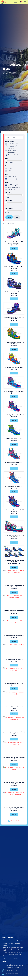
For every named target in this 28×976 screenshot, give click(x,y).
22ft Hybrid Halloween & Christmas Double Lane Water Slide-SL (14, 586)
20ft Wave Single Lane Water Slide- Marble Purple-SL (14, 707)
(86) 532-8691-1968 (11, 970)
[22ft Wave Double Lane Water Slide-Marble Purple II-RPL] (14, 742)
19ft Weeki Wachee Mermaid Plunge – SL (14, 659)
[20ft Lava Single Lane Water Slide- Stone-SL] (14, 668)
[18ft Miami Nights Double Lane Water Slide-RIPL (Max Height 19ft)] (14, 495)
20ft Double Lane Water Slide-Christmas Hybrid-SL (14, 611)
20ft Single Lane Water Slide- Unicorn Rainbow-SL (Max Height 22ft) (14, 808)
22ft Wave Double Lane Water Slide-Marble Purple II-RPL (14, 757)
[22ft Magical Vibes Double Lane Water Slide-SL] (14, 376)
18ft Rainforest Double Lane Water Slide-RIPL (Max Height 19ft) (14, 343)
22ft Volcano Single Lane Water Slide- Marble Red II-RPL (14, 732)
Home (4, 72)
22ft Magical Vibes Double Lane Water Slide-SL (14, 391)
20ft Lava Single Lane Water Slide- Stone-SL (14, 683)
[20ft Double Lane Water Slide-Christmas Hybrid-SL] (14, 595)
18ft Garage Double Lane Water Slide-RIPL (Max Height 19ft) (14, 267)
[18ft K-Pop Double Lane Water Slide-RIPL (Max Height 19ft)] (14, 277)
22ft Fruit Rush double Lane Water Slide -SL (14, 367)
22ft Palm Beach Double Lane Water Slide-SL (14, 462)
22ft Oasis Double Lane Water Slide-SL (14, 438)
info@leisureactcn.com (12, 973)
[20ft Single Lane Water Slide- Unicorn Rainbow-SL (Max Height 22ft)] (14, 792)
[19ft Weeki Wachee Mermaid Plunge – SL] (14, 644)
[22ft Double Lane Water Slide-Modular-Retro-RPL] (14, 620)
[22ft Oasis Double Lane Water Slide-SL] (14, 423)
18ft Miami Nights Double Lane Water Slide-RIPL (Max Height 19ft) (14, 510)
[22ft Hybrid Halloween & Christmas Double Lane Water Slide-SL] (14, 570)
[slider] (6, 160)
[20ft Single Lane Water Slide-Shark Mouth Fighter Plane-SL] (14, 767)
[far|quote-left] (25, 2)
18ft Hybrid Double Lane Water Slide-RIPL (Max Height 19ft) (14, 561)
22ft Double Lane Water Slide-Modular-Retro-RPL (14, 635)
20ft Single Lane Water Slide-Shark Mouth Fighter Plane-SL (14, 783)
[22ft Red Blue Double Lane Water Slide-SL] (14, 471)
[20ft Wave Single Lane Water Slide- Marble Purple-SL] (14, 692)
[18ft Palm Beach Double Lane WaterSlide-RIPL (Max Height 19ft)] (14, 520)
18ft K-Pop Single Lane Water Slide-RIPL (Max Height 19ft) (14, 317)
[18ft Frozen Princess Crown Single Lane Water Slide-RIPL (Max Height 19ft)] (14, 227)
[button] (14, 248)
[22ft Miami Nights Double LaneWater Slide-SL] (14, 400)
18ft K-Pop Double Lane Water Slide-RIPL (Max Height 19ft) (14, 292)
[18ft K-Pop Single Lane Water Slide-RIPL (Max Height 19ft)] (14, 302)
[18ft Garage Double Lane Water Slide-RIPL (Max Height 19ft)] (14, 252)
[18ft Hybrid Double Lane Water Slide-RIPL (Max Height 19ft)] (14, 545)
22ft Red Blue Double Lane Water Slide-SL (14, 486)
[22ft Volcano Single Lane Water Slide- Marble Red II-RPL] (14, 717)
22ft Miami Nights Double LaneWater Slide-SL (14, 415)
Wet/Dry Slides (12, 72)
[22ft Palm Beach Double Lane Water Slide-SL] (14, 447)
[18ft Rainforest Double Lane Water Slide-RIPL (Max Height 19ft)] (14, 327)
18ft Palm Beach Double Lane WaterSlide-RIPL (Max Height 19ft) (14, 535)
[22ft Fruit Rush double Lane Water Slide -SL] (14, 352)
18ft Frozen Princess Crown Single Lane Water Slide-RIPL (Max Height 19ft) (14, 242)
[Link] (2, 2)
